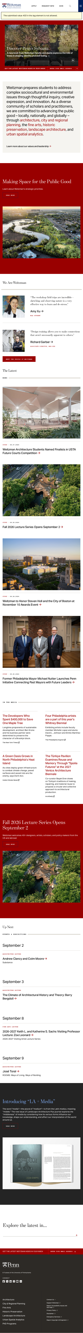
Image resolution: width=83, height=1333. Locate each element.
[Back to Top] (75, 1320)
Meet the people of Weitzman (19, 359)
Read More (10, 195)
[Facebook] (4, 1281)
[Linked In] (10, 1281)
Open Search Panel (70, 6)
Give (61, 6)
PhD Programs (9, 1323)
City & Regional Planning (14, 1303)
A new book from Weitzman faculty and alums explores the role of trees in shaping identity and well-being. (40, 54)
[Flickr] (21, 1281)
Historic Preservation (12, 1311)
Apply (34, 6)
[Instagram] (14, 1281)
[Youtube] (17, 1281)
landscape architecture (47, 129)
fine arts (34, 124)
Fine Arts (7, 1307)
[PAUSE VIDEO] (73, 60)
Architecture (8, 1299)
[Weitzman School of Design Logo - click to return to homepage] (11, 6)
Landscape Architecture (14, 1315)
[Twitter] (7, 1281)
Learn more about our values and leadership (27, 146)
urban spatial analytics (24, 134)
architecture (29, 120)
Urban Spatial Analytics (13, 1319)
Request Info (48, 6)
